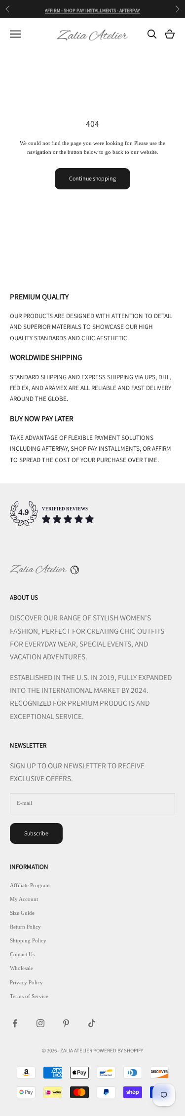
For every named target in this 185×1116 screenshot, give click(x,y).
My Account (24, 899)
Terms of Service (29, 996)
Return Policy (25, 927)
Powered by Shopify (118, 1050)
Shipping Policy (28, 940)
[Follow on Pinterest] (66, 1023)
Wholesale (21, 968)
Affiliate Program (30, 885)
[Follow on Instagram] (40, 1023)
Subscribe (36, 833)
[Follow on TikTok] (92, 1023)
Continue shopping (92, 178)
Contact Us (22, 954)
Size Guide (22, 913)
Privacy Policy (26, 982)
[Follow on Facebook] (15, 1023)
